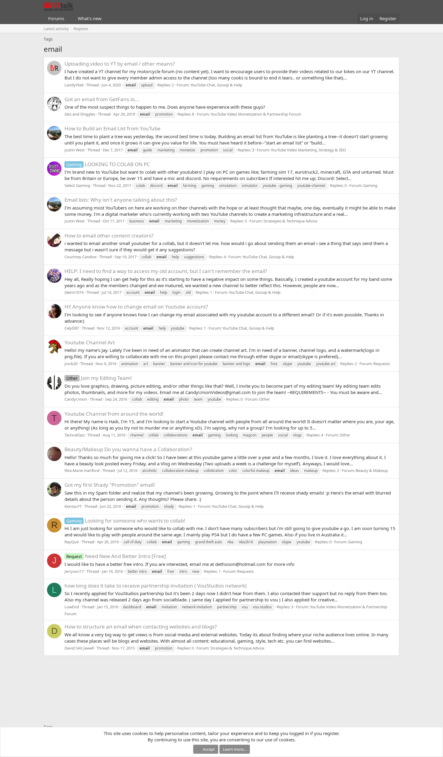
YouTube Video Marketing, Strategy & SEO (308, 150)
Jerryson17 (74, 571)
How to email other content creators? (108, 235)
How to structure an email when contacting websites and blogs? (140, 626)
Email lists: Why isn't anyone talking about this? (120, 199)
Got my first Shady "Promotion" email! (109, 484)
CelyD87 (71, 328)
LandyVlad (73, 85)
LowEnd (71, 607)
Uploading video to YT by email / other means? (119, 63)
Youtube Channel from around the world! (114, 413)
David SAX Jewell (79, 648)
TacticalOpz (74, 435)
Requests (381, 363)
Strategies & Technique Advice (290, 221)
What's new (90, 18)
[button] (69, 18)
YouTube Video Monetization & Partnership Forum (256, 114)
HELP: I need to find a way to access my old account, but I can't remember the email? (165, 271)
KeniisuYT (73, 506)
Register (81, 28)
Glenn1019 (73, 292)
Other (264, 399)
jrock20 (70, 363)
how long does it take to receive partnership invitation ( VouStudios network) (155, 585)
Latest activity (56, 28)
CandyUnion (75, 399)
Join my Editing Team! (99, 377)
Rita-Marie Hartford (81, 470)
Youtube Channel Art (89, 342)
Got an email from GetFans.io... (101, 99)
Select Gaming (77, 185)
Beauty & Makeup (372, 470)
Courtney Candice (80, 256)
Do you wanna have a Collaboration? (128, 449)
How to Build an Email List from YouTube (112, 128)
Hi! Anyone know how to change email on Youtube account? (136, 306)
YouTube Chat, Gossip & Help (216, 85)
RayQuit (71, 541)
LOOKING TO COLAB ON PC (108, 164)
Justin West (74, 150)
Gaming (370, 185)
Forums (56, 18)
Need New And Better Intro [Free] (116, 556)
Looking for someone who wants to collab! (125, 520)
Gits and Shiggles (79, 114)
